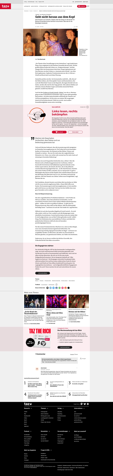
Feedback (43, 453)
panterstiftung (77, 420)
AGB (77, 467)
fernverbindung (28, 436)
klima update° (27, 439)
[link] (27, 6)
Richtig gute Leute (45, 416)
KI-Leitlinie (85, 465)
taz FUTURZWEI (78, 437)
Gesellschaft (27, 416)
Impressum (72, 467)
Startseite (26, 10)
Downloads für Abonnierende (48, 459)
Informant (60, 467)
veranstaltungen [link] (31, 1)
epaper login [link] (85, 1)
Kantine (26, 456)
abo (75, 411)
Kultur (31, 10)
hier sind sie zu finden (50, 362)
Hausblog (59, 413)
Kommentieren (44, 284)
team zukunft (44, 434)
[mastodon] (82, 404)
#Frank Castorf (64, 280)
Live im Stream (61, 439)
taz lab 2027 (60, 443)
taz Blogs (76, 435)
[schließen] (87, 107)
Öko (25, 413)
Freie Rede (26, 443)
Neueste (72, 354)
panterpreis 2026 (78, 422)
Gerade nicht (83, 107)
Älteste (76, 354)
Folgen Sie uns (77, 404)
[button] (88, 6)
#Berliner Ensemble (56, 280)
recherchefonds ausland (80, 418)
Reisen (25, 454)
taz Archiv (76, 441)
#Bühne (37, 280)
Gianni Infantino (44, 413)
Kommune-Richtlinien (77, 465)
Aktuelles (59, 411)
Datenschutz (66, 467)
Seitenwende (81, 467)
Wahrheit (26, 426)
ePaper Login (44, 457)
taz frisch (43, 436)
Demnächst (60, 434)
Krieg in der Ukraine (45, 422)
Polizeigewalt (44, 411)
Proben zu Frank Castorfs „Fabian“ (53, 92)
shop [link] (36, 1)
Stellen (59, 418)
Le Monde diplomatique (80, 439)
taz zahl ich (77, 416)
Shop (25, 458)
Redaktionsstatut (67, 465)
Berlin (25, 422)
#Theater (42, 280)
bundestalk (27, 434)
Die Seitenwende (61, 416)
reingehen (26, 445)
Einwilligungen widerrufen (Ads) (65, 469)
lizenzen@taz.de (33, 467)
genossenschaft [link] (78, 1)
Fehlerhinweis (51, 284)
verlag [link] (25, 1)
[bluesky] (85, 404)
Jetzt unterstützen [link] (42, 273)
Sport (25, 420)
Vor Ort (59, 436)
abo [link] (73, 1)
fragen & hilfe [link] (41, 1)
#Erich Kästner (72, 280)
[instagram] (88, 404)
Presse (59, 420)
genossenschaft (78, 413)
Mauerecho (27, 441)
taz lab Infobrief (44, 441)
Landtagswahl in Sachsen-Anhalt (47, 419)
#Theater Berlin (48, 280)
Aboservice (43, 455)
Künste (35, 10)
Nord (25, 424)
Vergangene (60, 441)
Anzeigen (26, 460)
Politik (25, 411)
